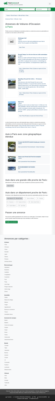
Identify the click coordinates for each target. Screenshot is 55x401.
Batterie (6, 322)
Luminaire (6, 367)
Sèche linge (7, 289)
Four (5, 279)
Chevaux (6, 247)
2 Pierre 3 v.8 (42, 392)
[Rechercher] (49, 9)
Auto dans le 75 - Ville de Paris (14, 198)
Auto (20, 19)
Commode (6, 362)
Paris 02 (29, 125)
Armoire (6, 355)
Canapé (6, 345)
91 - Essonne (10, 202)
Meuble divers (7, 369)
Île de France (14, 15)
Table (5, 347)
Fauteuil (6, 364)
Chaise (6, 357)
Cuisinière (6, 277)
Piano (5, 332)
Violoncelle (7, 337)
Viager (6, 304)
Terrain (6, 311)
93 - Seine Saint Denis (34, 202)
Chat (5, 244)
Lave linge (6, 284)
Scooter (6, 380)
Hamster (6, 251)
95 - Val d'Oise (22, 205)
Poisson (6, 259)
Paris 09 (24, 125)
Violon (6, 334)
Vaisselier (6, 350)
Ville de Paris (21, 15)
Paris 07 (38, 125)
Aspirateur (6, 267)
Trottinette (6, 382)
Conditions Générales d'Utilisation (22, 397)
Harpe (5, 329)
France (8, 15)
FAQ (34, 397)
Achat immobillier (42, 397)
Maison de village (8, 299)
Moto (5, 378)
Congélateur (7, 274)
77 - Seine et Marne (29, 198)
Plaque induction (8, 286)
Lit (5, 360)
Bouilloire (6, 269)
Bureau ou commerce (9, 309)
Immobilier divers (8, 314)
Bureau (6, 352)
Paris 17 (30, 127)
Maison (6, 302)
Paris (27, 15)
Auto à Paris (10, 185)
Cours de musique (8, 325)
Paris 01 (33, 125)
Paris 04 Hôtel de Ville (21, 127)
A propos (9, 397)
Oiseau (6, 256)
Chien (5, 249)
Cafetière (6, 272)
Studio (6, 297)
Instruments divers (8, 339)
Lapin (5, 254)
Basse (6, 320)
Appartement (7, 307)
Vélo (5, 385)
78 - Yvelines (40, 198)
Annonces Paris (9, 19)
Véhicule (16, 19)
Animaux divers (8, 261)
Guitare (6, 327)
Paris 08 (14, 127)
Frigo (5, 281)
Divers (6, 291)
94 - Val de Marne (11, 205)
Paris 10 (34, 127)
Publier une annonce (11, 222)
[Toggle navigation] (50, 3)
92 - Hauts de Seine (21, 202)
